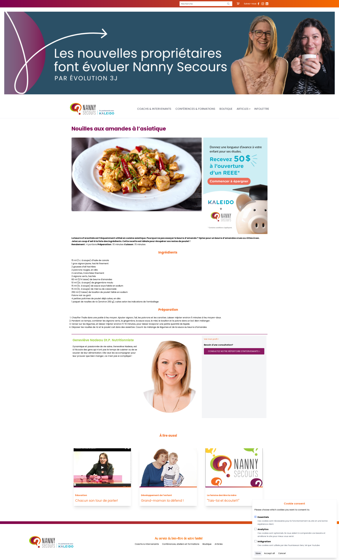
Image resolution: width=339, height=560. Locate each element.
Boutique (225, 109)
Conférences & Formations (195, 109)
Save (258, 553)
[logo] (92, 109)
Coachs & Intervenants (154, 109)
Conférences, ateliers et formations (180, 544)
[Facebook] (258, 3)
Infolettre (261, 109)
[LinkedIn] (267, 3)
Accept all (269, 553)
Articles (242, 109)
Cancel (282, 553)
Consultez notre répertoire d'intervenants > (234, 351)
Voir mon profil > (211, 339)
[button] (228, 3)
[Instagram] (263, 3)
